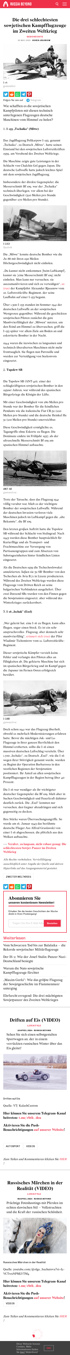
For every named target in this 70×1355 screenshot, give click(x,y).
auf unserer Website (49, 1130)
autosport (13, 1146)
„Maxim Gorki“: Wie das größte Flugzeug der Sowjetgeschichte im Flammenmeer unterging (33, 984)
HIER (63, 1159)
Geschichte (35, 36)
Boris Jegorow (41, 40)
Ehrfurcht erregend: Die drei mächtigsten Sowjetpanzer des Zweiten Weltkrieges (33, 998)
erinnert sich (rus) (38, 636)
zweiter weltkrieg (18, 876)
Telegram (35, 100)
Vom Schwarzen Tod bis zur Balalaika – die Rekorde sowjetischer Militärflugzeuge (34, 947)
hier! (22, 1352)
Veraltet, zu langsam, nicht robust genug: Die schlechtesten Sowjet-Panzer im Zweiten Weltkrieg (34, 848)
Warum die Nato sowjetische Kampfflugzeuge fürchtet (23, 970)
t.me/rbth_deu (30, 1118)
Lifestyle (34, 1025)
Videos (30, 1146)
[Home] (5, 4)
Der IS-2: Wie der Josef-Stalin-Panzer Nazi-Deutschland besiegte (35, 959)
